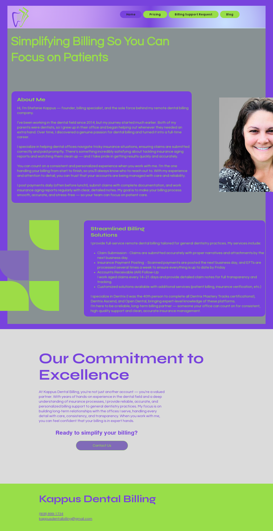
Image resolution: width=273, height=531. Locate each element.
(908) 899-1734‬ (51, 514)
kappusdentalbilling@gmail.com (65, 519)
